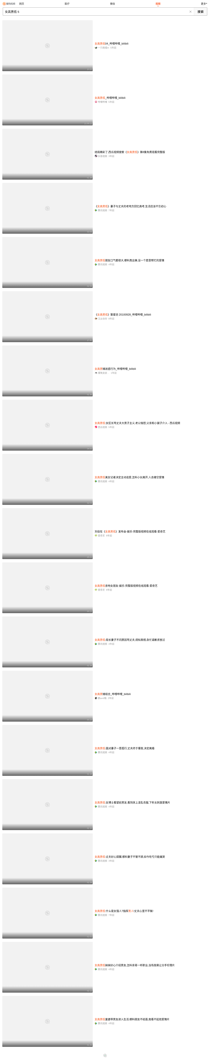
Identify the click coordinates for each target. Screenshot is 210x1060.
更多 (203, 3)
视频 (158, 3)
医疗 (67, 3)
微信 (112, 3)
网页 (21, 3)
